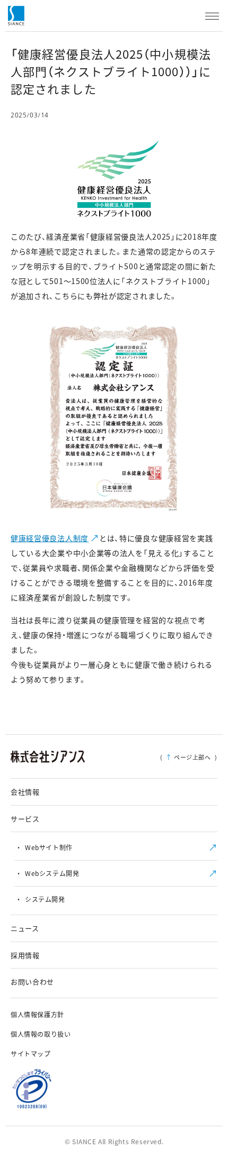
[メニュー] (212, 16)
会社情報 (25, 792)
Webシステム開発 (52, 873)
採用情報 (25, 955)
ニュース (25, 928)
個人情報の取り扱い (41, 1033)
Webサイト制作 (49, 847)
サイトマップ (31, 1053)
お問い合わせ (32, 982)
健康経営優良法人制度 (50, 538)
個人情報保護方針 (37, 1014)
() (188, 757)
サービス (25, 819)
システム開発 (45, 899)
